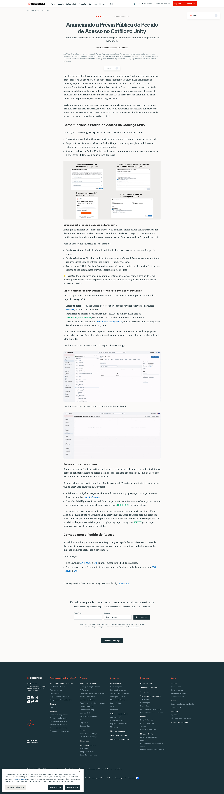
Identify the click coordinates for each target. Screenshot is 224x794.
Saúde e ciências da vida (119, 693)
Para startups (55, 693)
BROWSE (70, 309)
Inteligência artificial (87, 697)
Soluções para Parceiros (59, 731)
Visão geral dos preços (89, 733)
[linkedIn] (28, 697)
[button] (139, 3)
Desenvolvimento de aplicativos (92, 693)
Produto (82, 4)
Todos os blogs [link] (33, 10)
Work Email (79, 613)
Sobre (112, 4)
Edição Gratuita (146, 706)
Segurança (84, 723)
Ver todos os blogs (112, 640)
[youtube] (36, 701)
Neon (82, 719)
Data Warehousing (87, 710)
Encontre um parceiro (58, 721)
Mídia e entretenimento (119, 700)
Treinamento (145, 699)
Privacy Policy (134, 627)
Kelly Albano (123, 47)
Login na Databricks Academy (151, 712)
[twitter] (36, 697)
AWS (82, 563)
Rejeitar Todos (55, 787)
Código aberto (85, 741)
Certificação (145, 703)
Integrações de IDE (87, 752)
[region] (43, 780)
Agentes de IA (115, 717)
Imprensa (174, 715)
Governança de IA (117, 720)
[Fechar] (79, 771)
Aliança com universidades (150, 709)
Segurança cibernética (119, 724)
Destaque (53, 707)
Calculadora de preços (89, 737)
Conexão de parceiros (88, 755)
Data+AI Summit (146, 720)
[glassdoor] (32, 701)
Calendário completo (148, 730)
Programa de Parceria (58, 718)
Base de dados (85, 713)
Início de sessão (148, 4)
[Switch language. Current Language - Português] (134, 3)
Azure (88, 563)
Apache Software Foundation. (112, 769)
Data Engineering (86, 706)
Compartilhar (85, 726)
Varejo (112, 706)
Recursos (103, 4)
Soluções (93, 4)
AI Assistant (84, 690)
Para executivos (56, 690)
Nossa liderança (177, 690)
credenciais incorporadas (109, 321)
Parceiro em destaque (58, 725)
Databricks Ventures (178, 693)
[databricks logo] (34, 678)
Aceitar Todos (72, 787)
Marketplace (84, 748)
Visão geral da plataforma (90, 687)
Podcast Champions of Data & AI (153, 749)
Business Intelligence (88, 700)
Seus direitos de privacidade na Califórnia (99, 778)
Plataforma (45, 10)
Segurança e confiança (179, 722)
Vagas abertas (176, 707)
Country (107, 613)
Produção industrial (117, 697)
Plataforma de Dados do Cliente (92, 703)
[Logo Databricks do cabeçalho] (36, 3)
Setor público (115, 703)
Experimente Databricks (185, 3)
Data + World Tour (147, 723)
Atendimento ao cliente (149, 688)
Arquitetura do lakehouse (59, 697)
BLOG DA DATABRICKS (148, 737)
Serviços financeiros (118, 690)
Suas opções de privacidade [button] (125, 778)
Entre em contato (163, 4)
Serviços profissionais (118, 735)
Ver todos (114, 710)
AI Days (143, 726)
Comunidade (145, 692)
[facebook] (32, 697)
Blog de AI (144, 740)
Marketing (114, 727)
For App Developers (57, 687)
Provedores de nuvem (58, 728)
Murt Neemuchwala (108, 47)
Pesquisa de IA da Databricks (61, 700)
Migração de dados (117, 731)
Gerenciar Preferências (15, 787)
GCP (96, 563)
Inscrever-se (141, 617)
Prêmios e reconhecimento (181, 718)
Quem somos (176, 687)
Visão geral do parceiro (59, 715)
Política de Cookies (20, 779)
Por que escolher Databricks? (63, 4)
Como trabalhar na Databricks (182, 704)
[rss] (28, 701)
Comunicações (116, 687)
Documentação (146, 683)
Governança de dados (88, 716)
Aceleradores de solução (119, 739)
